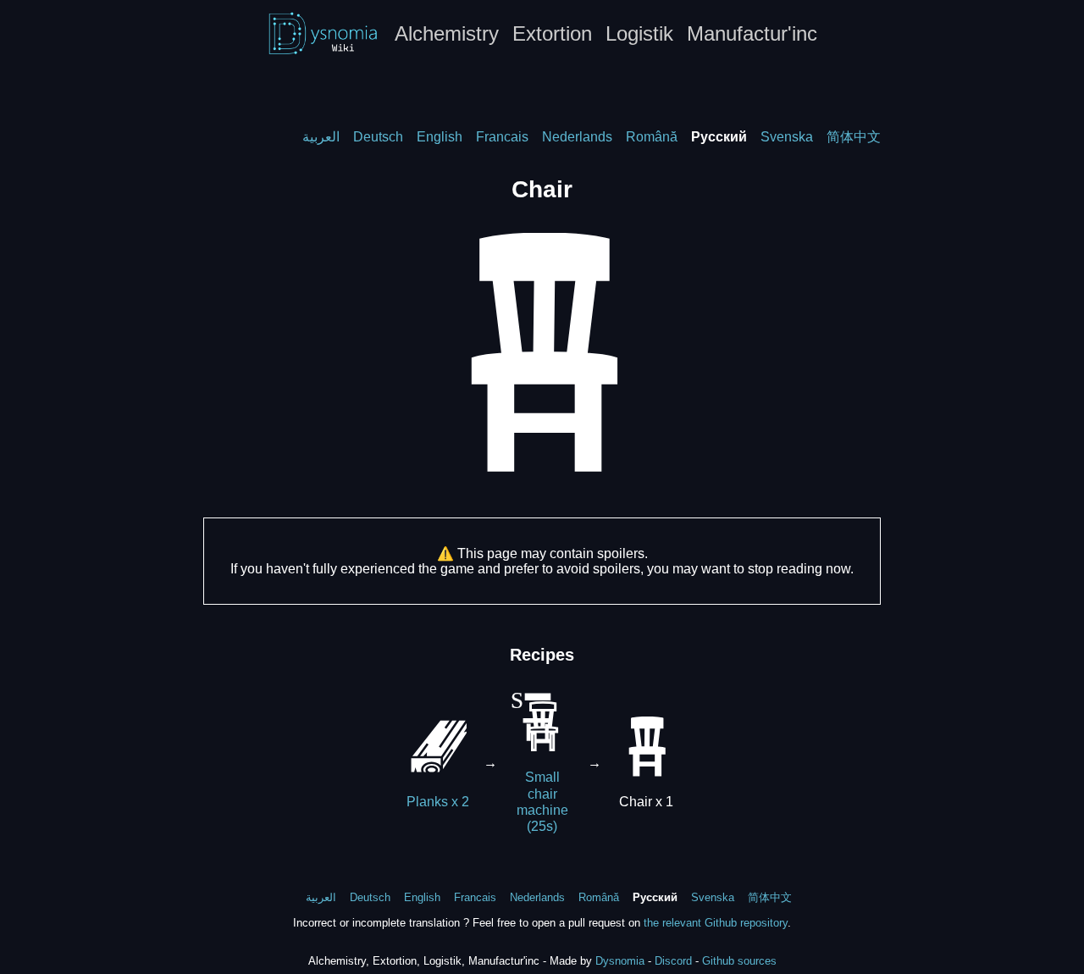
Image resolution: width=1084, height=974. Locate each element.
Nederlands (577, 137)
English (439, 137)
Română (652, 137)
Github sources (739, 961)
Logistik (639, 33)
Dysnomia (619, 961)
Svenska (786, 137)
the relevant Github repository (716, 922)
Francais (502, 137)
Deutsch (378, 137)
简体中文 (854, 137)
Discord (673, 961)
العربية (321, 137)
